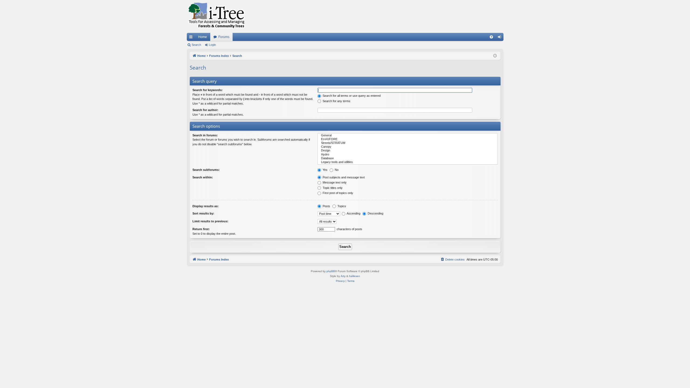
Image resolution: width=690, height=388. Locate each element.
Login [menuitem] (500, 38)
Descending (375, 213)
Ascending (353, 213)
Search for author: (205, 110)
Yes (324, 169)
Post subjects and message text (343, 177)
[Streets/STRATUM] (407, 143)
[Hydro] (407, 155)
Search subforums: (206, 169)
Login (212, 44)
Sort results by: (203, 213)
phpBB (330, 271)
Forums (223, 37)
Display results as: (205, 206)
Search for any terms (336, 101)
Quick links (192, 38)
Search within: (202, 177)
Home (202, 37)
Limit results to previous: (210, 221)
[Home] (216, 16)
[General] (407, 135)
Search (196, 44)
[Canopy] (407, 147)
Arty (343, 276)
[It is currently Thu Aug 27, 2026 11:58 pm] (495, 56)
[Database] (407, 158)
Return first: (201, 229)
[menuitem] (491, 37)
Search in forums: (205, 135)
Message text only (334, 182)
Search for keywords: (207, 90)
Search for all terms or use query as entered (351, 95)
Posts (326, 206)
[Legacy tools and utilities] (407, 162)
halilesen (354, 276)
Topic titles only (332, 187)
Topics (341, 206)
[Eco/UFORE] (407, 139)
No (336, 169)
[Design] (407, 151)
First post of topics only (337, 193)
